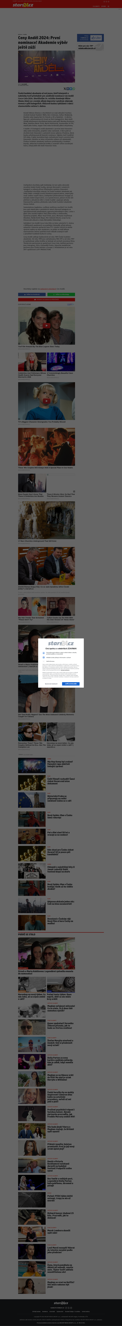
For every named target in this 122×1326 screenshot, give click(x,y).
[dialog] (61, 663)
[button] (61, 661)
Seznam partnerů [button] (65, 670)
